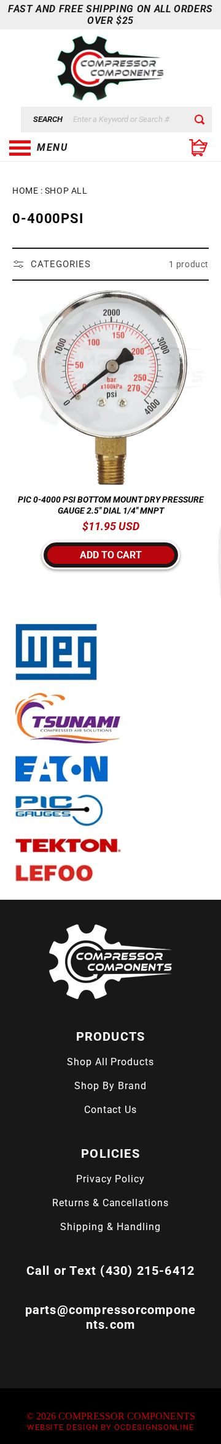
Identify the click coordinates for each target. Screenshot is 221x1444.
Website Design (62, 1427)
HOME (25, 191)
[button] (70, 147)
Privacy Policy (110, 1179)
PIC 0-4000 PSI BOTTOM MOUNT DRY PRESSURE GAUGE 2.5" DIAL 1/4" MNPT (111, 505)
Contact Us (111, 1109)
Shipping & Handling (110, 1227)
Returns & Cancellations (110, 1203)
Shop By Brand (110, 1086)
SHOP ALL (66, 191)
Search (48, 119)
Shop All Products (110, 1062)
